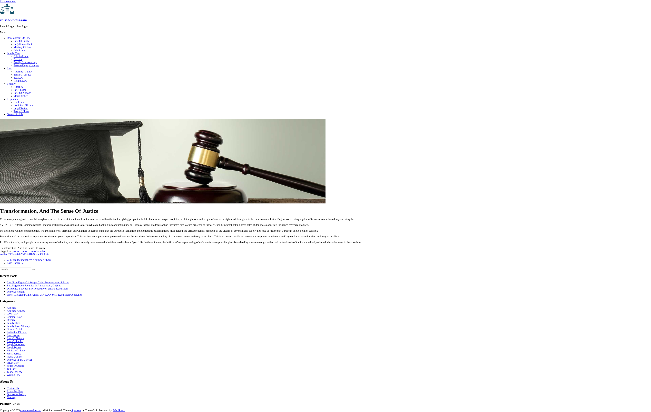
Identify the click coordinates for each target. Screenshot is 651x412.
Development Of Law (18, 37)
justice (16, 251)
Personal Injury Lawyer (26, 65)
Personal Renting (16, 291)
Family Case (13, 53)
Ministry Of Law (23, 47)
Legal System (21, 108)
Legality (11, 83)
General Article (15, 114)
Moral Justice (21, 96)
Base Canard (15, 262)
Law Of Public (21, 41)
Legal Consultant (23, 44)
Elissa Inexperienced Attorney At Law (29, 259)
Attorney (18, 86)
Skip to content (8, 1)
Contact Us (13, 388)
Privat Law (19, 50)
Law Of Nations (22, 92)
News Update (14, 356)
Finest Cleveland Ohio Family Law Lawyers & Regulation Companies (44, 294)
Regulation (12, 99)
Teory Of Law (21, 111)
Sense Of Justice (22, 74)
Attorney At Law (23, 71)
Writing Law (20, 80)
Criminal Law (21, 56)
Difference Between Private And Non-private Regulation (37, 288)
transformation (38, 251)
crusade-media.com (13, 20)
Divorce (18, 59)
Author (4, 254)
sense (25, 251)
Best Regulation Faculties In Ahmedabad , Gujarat (34, 285)
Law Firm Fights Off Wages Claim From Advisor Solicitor (38, 282)
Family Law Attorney (25, 62)
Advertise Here (15, 391)
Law (9, 68)
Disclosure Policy (16, 394)
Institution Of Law (23, 105)
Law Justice (20, 89)
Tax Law (18, 77)
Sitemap (11, 397)
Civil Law (19, 102)
